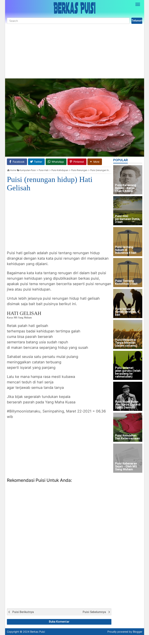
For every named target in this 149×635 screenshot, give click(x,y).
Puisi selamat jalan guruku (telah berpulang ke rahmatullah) (127, 372)
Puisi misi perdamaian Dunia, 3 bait (127, 219)
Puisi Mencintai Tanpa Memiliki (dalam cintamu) (126, 342)
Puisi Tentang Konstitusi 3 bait (126, 282)
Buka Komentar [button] (59, 621)
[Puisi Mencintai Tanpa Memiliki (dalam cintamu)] (127, 334)
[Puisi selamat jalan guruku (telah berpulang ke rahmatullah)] (127, 365)
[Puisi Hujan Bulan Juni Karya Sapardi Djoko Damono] (127, 396)
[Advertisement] (74, 51)
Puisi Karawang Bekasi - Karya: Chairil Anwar (125, 188)
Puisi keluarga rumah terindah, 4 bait (127, 311)
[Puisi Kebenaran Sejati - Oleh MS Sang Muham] (127, 458)
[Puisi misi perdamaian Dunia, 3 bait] (127, 210)
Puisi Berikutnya (23, 612)
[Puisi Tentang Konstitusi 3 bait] (127, 272)
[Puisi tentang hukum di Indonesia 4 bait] (127, 241)
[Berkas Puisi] (74, 8)
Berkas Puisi (37, 631)
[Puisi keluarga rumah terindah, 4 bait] (127, 303)
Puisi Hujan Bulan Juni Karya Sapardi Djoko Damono (127, 404)
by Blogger (135, 631)
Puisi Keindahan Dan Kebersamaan (127, 437)
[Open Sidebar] (138, 4)
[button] (94, 161)
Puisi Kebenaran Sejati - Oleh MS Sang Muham (126, 466)
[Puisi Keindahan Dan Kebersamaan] (127, 427)
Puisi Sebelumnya (94, 612)
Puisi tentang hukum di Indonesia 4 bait (125, 250)
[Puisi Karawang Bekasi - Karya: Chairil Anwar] (127, 179)
